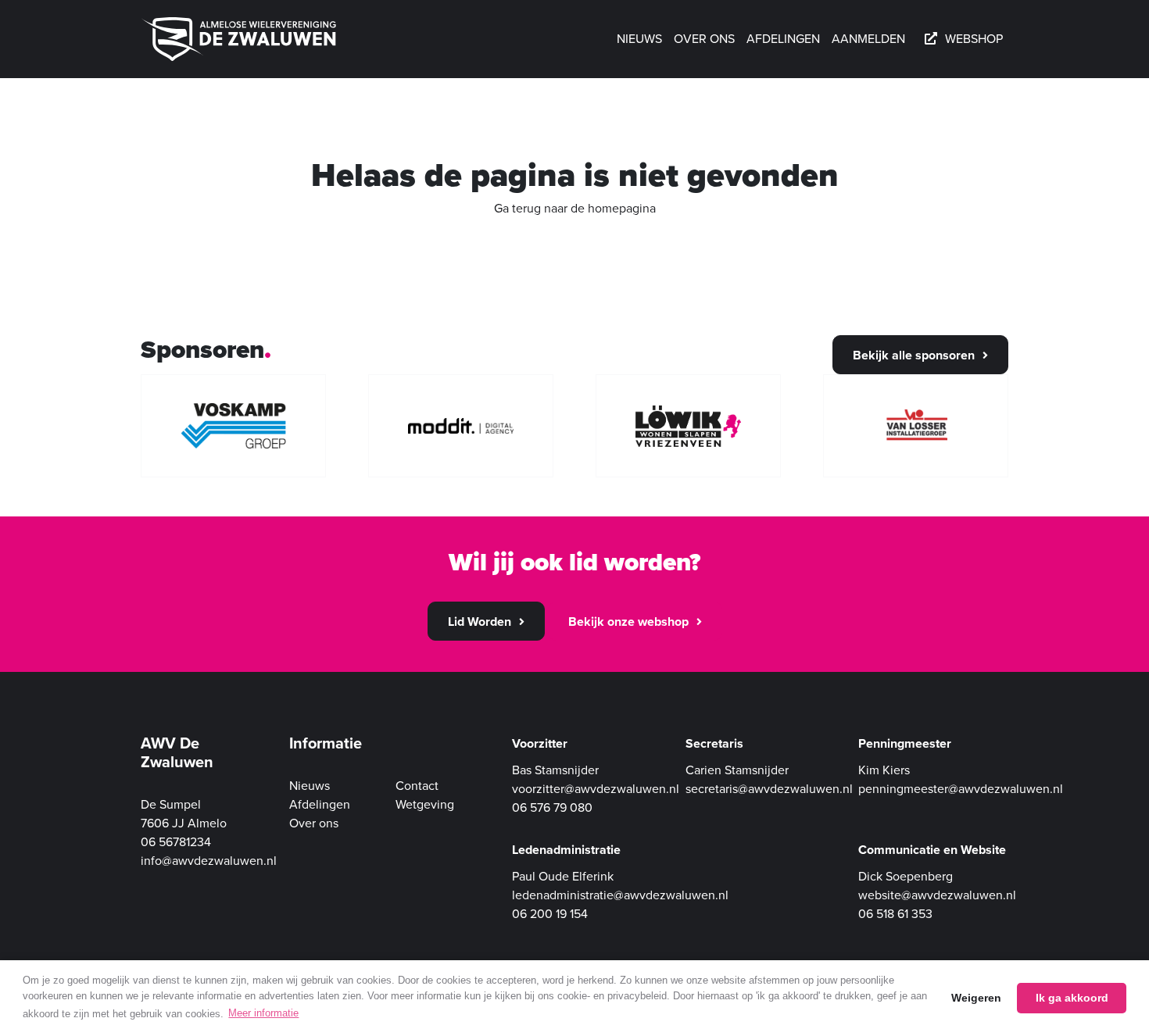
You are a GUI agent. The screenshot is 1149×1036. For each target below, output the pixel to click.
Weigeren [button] (976, 997)
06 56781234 (176, 842)
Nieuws (639, 39)
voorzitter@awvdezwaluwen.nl (595, 789)
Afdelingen (783, 39)
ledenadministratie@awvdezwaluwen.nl (620, 895)
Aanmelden (868, 39)
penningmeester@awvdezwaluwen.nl (960, 789)
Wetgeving (425, 805)
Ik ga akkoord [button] (1072, 997)
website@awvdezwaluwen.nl (937, 895)
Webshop (974, 39)
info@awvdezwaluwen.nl (209, 861)
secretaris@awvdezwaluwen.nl (769, 789)
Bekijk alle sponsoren (914, 355)
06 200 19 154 (550, 914)
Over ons (704, 39)
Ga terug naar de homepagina (575, 208)
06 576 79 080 (552, 808)
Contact (417, 786)
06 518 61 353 (895, 914)
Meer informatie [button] (263, 1013)
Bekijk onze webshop (628, 622)
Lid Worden (479, 622)
